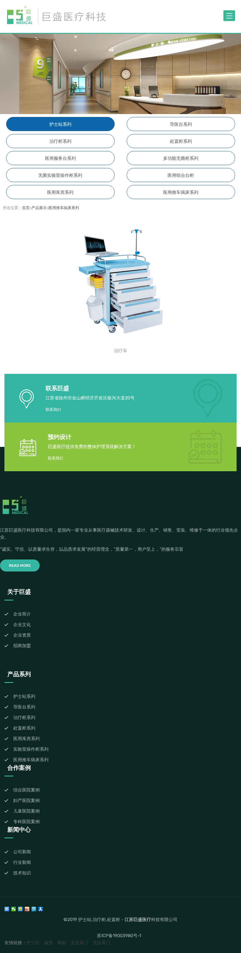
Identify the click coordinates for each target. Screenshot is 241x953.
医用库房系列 (60, 192)
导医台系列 (181, 124)
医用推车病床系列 (180, 192)
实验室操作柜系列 (30, 749)
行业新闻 (22, 862)
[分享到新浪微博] (27, 909)
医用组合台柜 (181, 175)
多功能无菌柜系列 (180, 158)
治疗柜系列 (60, 141)
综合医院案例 (26, 790)
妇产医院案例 (26, 800)
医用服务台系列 (60, 158)
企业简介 (22, 614)
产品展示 (39, 208)
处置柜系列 (181, 141)
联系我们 (53, 409)
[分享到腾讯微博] (33, 909)
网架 (61, 942)
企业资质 (22, 635)
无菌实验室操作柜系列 (60, 175)
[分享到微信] (13, 909)
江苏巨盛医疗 (138, 919)
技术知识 (22, 873)
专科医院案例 (26, 821)
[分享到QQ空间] (20, 909)
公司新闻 (22, 851)
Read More (20, 565)
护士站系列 (60, 124)
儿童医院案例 (26, 811)
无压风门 (79, 942)
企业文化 (22, 624)
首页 (26, 208)
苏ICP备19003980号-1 (119, 935)
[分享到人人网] (40, 909)
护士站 (33, 942)
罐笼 (48, 942)
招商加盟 (22, 645)
